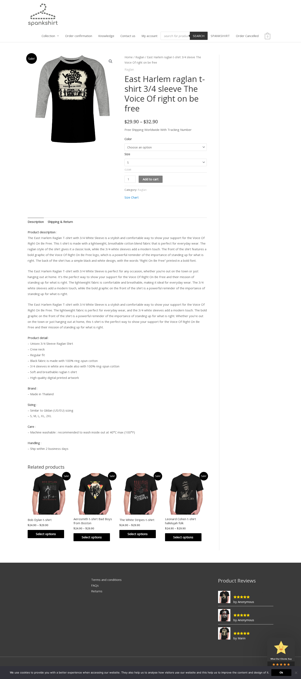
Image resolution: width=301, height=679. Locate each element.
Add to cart (150, 179)
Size (127, 154)
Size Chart (131, 197)
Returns (96, 591)
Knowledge (106, 36)
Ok (281, 672)
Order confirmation (78, 36)
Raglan (139, 57)
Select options (46, 534)
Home (128, 57)
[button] (110, 61)
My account (149, 36)
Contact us (127, 36)
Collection (48, 36)
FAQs (95, 585)
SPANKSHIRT (220, 36)
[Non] (296, 673)
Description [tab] (36, 222)
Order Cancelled (247, 36)
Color (128, 139)
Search (199, 36)
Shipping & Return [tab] (60, 222)
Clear (127, 169)
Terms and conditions (106, 580)
